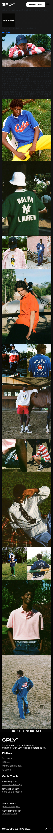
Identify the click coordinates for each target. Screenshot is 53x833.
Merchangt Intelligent (12, 766)
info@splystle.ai (9, 813)
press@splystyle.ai (11, 806)
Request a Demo (35, 4)
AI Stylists (6, 770)
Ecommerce (8, 758)
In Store (6, 762)
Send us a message (12, 784)
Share (7, 32)
